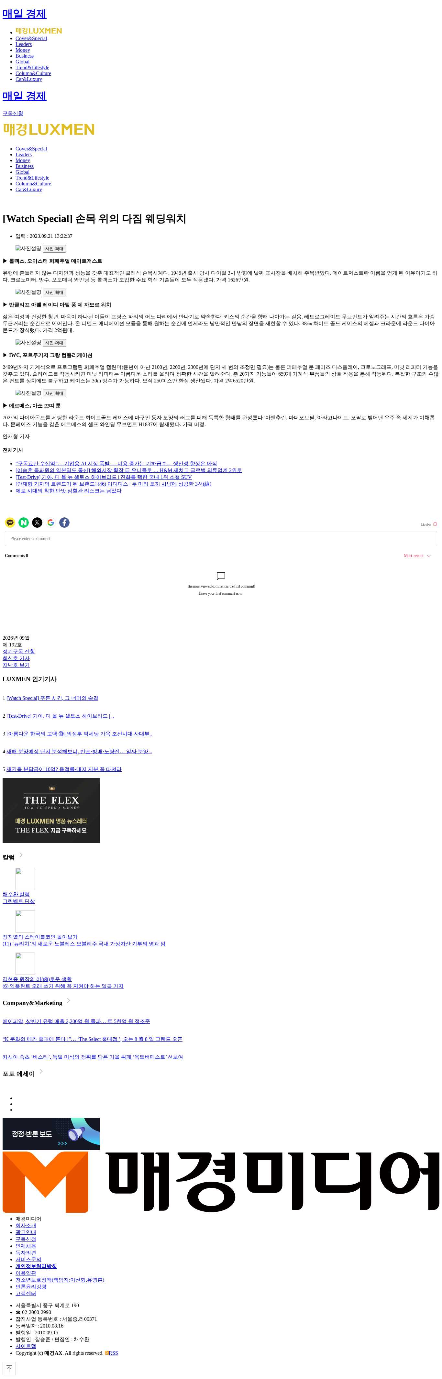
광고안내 (26, 1232)
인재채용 (26, 1246)
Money (23, 50)
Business (25, 56)
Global (22, 61)
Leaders (24, 44)
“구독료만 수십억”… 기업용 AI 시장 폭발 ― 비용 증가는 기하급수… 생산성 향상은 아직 (116, 463)
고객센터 (26, 1293)
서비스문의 (28, 1259)
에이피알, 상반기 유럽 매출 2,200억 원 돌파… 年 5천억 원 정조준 (76, 1021)
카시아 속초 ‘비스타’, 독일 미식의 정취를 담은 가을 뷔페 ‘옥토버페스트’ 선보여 (93, 1057)
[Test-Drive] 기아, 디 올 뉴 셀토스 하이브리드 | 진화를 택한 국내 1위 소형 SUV (104, 477)
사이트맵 (26, 1346)
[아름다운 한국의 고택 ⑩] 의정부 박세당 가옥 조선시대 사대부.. (79, 733)
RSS (113, 1353)
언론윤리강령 (31, 1286)
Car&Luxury (29, 79)
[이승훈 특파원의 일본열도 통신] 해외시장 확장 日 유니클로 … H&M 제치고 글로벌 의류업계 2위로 (129, 470)
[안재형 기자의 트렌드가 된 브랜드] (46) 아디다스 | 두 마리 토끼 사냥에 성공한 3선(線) (113, 484)
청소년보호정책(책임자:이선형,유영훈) (60, 1280)
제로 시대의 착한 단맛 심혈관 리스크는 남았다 (69, 490)
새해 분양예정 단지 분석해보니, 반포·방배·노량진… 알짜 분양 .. (79, 751)
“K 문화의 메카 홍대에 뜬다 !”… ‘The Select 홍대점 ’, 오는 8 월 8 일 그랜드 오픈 (92, 1039)
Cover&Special (31, 38)
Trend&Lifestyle (32, 67)
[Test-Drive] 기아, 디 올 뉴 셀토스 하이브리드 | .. (60, 716)
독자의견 (26, 1252)
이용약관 (26, 1273)
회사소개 (26, 1225)
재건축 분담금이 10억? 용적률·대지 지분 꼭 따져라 (64, 769)
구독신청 (13, 113)
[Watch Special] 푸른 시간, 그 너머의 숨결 (52, 698)
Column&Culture (33, 73)
